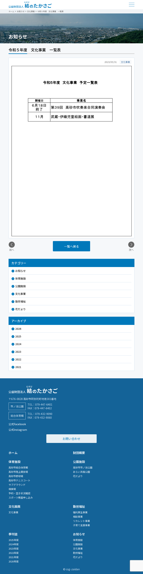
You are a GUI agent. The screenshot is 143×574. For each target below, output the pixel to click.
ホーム (13, 452)
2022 (18, 359)
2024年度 (14, 544)
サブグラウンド (17, 484)
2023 (18, 351)
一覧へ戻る (71, 246)
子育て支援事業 (81, 525)
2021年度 (14, 557)
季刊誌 (13, 534)
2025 (18, 336)
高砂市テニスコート (19, 480)
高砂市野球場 (16, 476)
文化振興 (14, 506)
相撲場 (12, 489)
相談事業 (78, 516)
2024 (18, 344)
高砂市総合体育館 (18, 467)
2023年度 (14, 548)
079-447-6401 (43, 404)
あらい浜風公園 (81, 472)
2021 (18, 367)
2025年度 (14, 540)
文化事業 (20, 294)
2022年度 (14, 553)
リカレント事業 (81, 521)
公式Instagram (18, 430)
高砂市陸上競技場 (18, 472)
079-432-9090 (43, 414)
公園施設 (20, 286)
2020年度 (14, 561)
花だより (20, 309)
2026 (18, 329)
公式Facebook (17, 424)
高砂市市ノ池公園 (82, 467)
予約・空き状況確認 (19, 493)
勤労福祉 (20, 301)
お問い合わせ (71, 438)
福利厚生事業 (80, 512)
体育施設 (20, 278)
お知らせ (20, 271)
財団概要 (79, 452)
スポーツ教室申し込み (21, 497)
